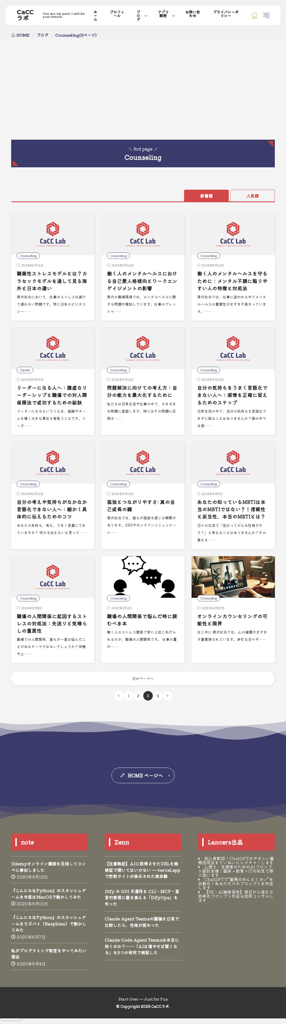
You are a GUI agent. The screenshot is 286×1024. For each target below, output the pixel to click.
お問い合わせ (192, 13)
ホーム (95, 15)
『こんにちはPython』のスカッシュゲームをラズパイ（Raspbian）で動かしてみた (48, 923)
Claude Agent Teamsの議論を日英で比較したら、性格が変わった (142, 922)
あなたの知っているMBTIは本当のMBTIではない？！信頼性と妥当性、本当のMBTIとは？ (231, 509)
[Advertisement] (143, 98)
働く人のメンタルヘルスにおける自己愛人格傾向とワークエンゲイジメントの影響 (142, 281)
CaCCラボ (51, 15)
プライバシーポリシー (226, 13)
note (27, 842)
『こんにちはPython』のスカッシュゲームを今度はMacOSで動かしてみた (48, 893)
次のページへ (143, 678)
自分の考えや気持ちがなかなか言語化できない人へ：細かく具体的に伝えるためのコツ (52, 509)
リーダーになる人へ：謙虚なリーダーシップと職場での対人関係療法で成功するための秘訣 (52, 395)
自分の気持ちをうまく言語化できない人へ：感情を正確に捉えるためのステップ (232, 395)
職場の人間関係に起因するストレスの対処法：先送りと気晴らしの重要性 (52, 623)
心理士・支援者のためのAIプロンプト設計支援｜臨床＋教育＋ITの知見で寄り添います (235, 871)
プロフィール (117, 13)
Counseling (28, 255)
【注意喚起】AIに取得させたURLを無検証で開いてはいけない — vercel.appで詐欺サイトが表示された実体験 (142, 870)
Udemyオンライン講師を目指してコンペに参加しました (48, 867)
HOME (22, 35)
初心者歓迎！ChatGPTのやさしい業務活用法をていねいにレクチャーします (236, 860)
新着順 (206, 196)
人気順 (252, 196)
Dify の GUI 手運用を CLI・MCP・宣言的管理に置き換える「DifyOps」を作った (142, 897)
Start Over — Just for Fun (143, 999)
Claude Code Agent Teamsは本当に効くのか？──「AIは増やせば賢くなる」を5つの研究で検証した (142, 946)
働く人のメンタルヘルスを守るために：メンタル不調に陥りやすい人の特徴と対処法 (232, 281)
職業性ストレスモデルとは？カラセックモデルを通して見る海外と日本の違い (52, 281)
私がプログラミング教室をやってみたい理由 (49, 953)
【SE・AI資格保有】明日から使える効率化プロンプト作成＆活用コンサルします (235, 896)
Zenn (122, 842)
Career (25, 370)
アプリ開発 (163, 13)
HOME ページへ (145, 775)
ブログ (138, 15)
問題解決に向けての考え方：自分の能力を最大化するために (142, 391)
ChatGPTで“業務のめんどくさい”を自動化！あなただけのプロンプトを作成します (235, 883)
